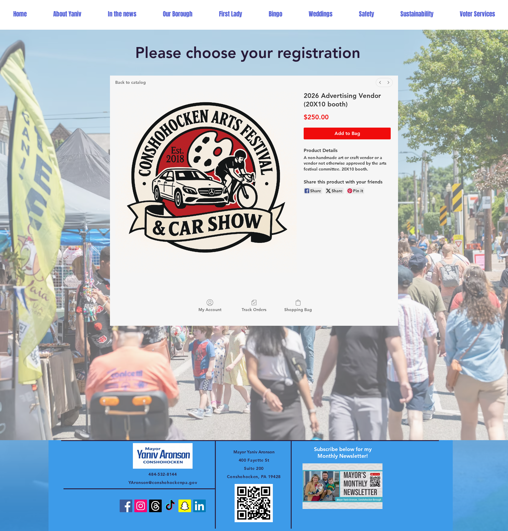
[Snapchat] (184, 506)
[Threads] (155, 506)
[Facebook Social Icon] (126, 506)
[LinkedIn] (199, 506)
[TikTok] (170, 506)
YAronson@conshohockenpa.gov (162, 482)
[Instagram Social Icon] (140, 506)
